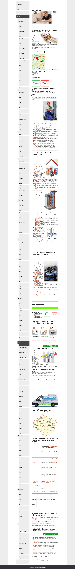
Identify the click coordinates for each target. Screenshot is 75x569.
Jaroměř (20, 173)
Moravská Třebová (22, 222)
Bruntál (20, 389)
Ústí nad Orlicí (21, 232)
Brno (20, 438)
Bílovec (20, 384)
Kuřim (20, 457)
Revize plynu (36, 284)
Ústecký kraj (20, 90)
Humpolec (20, 354)
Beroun (20, 28)
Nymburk (20, 65)
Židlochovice (21, 484)
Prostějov (20, 511)
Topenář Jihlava (35, 542)
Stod (20, 288)
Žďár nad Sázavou (22, 376)
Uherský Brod (21, 548)
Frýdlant (20, 139)
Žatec (20, 129)
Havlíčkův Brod (21, 352)
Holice (20, 212)
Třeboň (20, 330)
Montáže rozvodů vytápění (38, 166)
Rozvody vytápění (36, 160)
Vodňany (20, 340)
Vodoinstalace (35, 101)
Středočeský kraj (20, 21)
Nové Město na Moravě (22, 362)
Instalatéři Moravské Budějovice (35, 492)
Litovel (20, 504)
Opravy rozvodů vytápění (38, 169)
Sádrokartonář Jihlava (36, 544)
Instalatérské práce (20, 4)
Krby (35, 207)
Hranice (20, 494)
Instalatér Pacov (54, 464)
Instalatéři (18, 1)
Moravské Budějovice (22, 357)
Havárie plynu (36, 276)
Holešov (20, 533)
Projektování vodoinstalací (36, 106)
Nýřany (20, 281)
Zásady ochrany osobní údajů (40, 567)
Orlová (20, 425)
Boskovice (20, 443)
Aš (19, 244)
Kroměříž (20, 536)
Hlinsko (20, 210)
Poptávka (18, 560)
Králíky (20, 215)
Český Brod (21, 38)
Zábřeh (20, 521)
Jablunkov (20, 406)
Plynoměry (34, 298)
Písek (20, 318)
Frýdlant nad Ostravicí (22, 398)
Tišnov (20, 477)
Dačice (20, 308)
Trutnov (20, 193)
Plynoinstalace (35, 260)
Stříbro (20, 291)
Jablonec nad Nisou (22, 141)
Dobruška (20, 166)
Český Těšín (21, 391)
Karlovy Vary (21, 242)
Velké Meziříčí (21, 528)
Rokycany (20, 286)
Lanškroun (20, 217)
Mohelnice (20, 506)
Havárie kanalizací (37, 131)
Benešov (20, 26)
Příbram (20, 70)
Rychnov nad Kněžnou (22, 190)
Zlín (19, 526)
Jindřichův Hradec (21, 310)
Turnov (20, 153)
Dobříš (20, 41)
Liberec (20, 134)
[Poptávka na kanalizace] (45, 332)
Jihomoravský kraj (20, 435)
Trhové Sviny (21, 332)
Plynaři (33, 256)
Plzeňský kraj (20, 259)
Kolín (20, 46)
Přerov (20, 509)
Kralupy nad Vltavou (22, 48)
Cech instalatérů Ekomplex (36, 47)
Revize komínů (36, 245)
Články (18, 563)
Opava (20, 423)
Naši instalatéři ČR (19, 16)
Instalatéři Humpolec (35, 467)
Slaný (20, 80)
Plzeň (20, 261)
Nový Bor (20, 146)
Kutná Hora (20, 50)
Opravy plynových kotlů (38, 291)
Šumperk (20, 516)
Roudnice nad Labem (22, 119)
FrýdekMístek (21, 396)
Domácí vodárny (37, 147)
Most (20, 114)
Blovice (20, 264)
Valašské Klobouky (22, 550)
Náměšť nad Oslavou (22, 359)
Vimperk (20, 337)
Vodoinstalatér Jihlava (36, 538)
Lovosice (20, 112)
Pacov (20, 364)
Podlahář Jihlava (35, 545)
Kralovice (20, 276)
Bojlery (35, 140)
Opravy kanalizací (37, 129)
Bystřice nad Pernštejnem (23, 347)
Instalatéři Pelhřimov (35, 452)
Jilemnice (20, 144)
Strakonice (20, 325)
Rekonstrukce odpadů (38, 133)
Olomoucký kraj (20, 489)
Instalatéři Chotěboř (35, 474)
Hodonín (20, 450)
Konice (20, 499)
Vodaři (33, 97)
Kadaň (20, 102)
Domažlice (20, 266)
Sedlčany (20, 77)
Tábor (20, 327)
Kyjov (20, 460)
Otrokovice (20, 541)
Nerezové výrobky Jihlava (36, 552)
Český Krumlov (21, 305)
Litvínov (20, 107)
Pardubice (20, 202)
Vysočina (19, 342)
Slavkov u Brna (21, 474)
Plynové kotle (35, 287)
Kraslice (20, 249)
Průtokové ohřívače (37, 141)
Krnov (20, 416)
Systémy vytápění (36, 179)
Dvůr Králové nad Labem (22, 168)
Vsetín (20, 558)
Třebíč (20, 374)
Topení (18, 9)
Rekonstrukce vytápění (38, 175)
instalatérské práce (48, 25)
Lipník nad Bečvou (22, 501)
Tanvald (20, 151)
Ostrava (20, 381)
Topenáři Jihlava (34, 158)
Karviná (20, 408)
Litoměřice (20, 104)
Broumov (20, 163)
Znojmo (20, 487)
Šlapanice (20, 472)
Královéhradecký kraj (21, 158)
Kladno (20, 43)
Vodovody (36, 146)
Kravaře (20, 413)
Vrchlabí (20, 195)
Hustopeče (20, 452)
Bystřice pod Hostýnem (22, 531)
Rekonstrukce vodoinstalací (36, 120)
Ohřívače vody (35, 138)
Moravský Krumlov (22, 465)
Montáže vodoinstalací (38, 109)
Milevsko (20, 315)
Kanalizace (34, 123)
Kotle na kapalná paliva (38, 196)
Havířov (20, 401)
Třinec (20, 430)
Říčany (20, 75)
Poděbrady (20, 68)
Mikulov (20, 462)
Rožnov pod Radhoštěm (22, 543)
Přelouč (20, 227)
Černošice (20, 36)
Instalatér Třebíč (54, 462)
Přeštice (20, 283)
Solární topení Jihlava (36, 550)
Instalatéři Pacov (34, 464)
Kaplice (20, 313)
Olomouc (20, 492)
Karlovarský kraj (20, 239)
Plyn (17, 11)
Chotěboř (20, 349)
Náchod (20, 180)
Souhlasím (32, 567)
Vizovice (20, 555)
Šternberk (20, 514)
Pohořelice (20, 467)
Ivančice (20, 455)
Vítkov (20, 433)
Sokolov (20, 256)
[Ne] (73, 566)
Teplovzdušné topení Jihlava (36, 551)
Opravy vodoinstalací (37, 112)
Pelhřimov (20, 367)
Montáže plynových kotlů (38, 289)
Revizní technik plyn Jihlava (36, 541)
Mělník (20, 55)
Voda (18, 6)
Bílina (20, 95)
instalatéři (37, 372)
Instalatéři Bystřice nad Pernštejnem (35, 482)
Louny (20, 109)
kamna (37, 207)
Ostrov (20, 254)
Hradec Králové (21, 161)
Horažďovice (21, 269)
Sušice (20, 293)
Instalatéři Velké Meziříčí (36, 485)
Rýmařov (20, 428)
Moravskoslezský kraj (21, 379)
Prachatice (20, 320)
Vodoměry (34, 137)
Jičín (19, 175)
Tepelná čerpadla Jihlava (36, 548)
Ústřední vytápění (37, 183)
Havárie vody (36, 116)
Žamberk (20, 237)
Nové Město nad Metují (22, 185)
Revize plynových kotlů (38, 294)
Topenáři (33, 156)
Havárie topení (36, 172)
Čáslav (20, 33)
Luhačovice (20, 538)
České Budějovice (22, 300)
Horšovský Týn (21, 271)
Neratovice (20, 63)
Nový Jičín (20, 418)
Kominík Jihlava (35, 547)
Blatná (20, 303)
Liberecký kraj (20, 131)
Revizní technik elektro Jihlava (37, 546)
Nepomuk (20, 278)
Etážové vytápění (37, 181)
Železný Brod (21, 156)
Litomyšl (20, 220)
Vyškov (20, 482)
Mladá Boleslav (21, 58)
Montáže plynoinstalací (38, 267)
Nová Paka (20, 183)
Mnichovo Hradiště (22, 60)
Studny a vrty (36, 145)
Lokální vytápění (37, 180)
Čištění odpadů (36, 135)
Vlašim (20, 85)
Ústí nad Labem (21, 92)
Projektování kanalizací (38, 125)
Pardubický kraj (20, 200)
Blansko (20, 440)
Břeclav (20, 445)
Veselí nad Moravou (22, 479)
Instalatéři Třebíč (34, 462)
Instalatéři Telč (34, 488)
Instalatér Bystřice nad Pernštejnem (48, 482)
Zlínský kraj (20, 523)
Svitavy (20, 229)
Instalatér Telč (54, 488)
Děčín (20, 97)
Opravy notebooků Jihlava (36, 553)
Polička (20, 224)
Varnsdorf (20, 126)
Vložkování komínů (37, 243)
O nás (18, 14)
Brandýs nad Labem (22, 31)
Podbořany (20, 117)
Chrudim (20, 207)
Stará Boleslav (21, 82)
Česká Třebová (21, 205)
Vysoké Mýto (21, 234)
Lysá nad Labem (21, 53)
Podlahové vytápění (37, 187)
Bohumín (20, 386)
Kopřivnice (20, 411)
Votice (20, 87)
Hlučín (20, 403)
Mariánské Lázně (21, 251)
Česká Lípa (20, 136)
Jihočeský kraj (20, 298)
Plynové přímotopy (37, 212)
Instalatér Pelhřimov (45, 452)
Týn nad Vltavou (21, 335)
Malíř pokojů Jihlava (35, 543)
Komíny (34, 235)
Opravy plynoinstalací (38, 272)
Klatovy (20, 273)
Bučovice (20, 447)
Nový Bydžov (21, 188)
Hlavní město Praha (21, 19)
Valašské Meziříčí (21, 553)
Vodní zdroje (35, 143)
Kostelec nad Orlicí (22, 178)
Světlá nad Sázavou (22, 369)
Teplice (20, 124)
